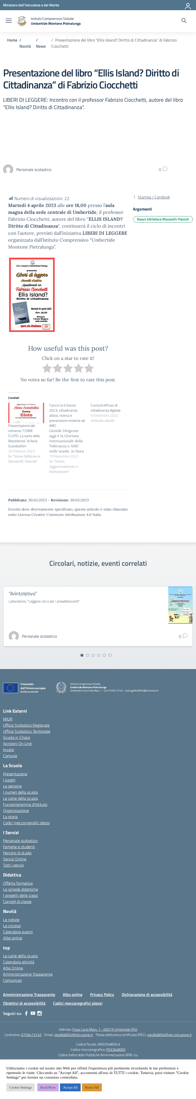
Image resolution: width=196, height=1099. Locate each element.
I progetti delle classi (20, 895)
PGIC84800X (116, 1049)
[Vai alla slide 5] (104, 655)
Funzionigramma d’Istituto (25, 804)
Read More (48, 1087)
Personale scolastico (20, 841)
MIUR (8, 719)
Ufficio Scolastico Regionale (26, 725)
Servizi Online (14, 859)
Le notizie (11, 920)
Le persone (12, 786)
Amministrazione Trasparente (28, 974)
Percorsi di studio (17, 853)
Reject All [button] (92, 1087)
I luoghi (9, 780)
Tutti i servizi (13, 865)
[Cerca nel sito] (184, 21)
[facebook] (26, 1013)
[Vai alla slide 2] (87, 655)
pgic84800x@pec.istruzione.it (169, 1034)
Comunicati (12, 980)
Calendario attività (18, 962)
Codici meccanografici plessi (26, 823)
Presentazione (15, 774)
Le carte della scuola (20, 798)
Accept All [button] (70, 1087)
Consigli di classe (17, 901)
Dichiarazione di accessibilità (147, 994)
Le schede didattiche (20, 889)
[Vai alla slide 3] (93, 655)
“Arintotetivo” (23, 593)
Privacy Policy (102, 994)
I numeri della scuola (20, 792)
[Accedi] (188, 5)
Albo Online (13, 968)
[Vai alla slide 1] (81, 655)
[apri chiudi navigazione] (9, 21)
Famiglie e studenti (19, 847)
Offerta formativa (18, 883)
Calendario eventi (18, 932)
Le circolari (12, 926)
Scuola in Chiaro (16, 737)
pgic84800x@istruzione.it (73, 1034)
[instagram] (39, 1013)
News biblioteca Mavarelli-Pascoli (163, 219)
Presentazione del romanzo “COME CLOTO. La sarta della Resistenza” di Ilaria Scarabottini (24, 436)
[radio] (47, 369)
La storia (10, 817)
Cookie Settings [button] (20, 1087)
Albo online (12, 938)
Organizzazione (16, 810)
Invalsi (8, 750)
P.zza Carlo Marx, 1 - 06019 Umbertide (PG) (104, 1029)
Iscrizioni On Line (17, 743)
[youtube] (33, 1013)
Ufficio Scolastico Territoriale (26, 731)
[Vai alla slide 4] (98, 655)
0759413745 (31, 1034)
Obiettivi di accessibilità (24, 1003)
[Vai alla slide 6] (110, 655)
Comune (10, 756)
